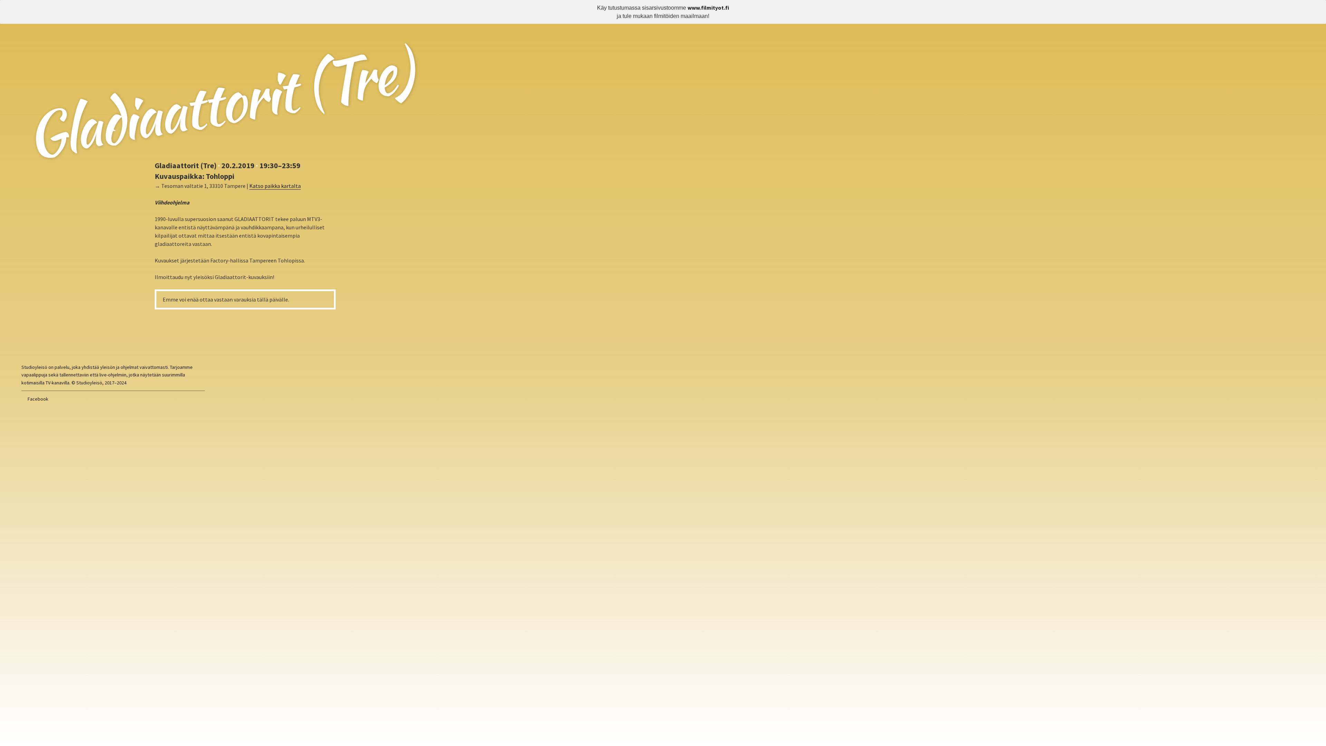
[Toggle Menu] (1316, 9)
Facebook (38, 399)
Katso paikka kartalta (275, 185)
